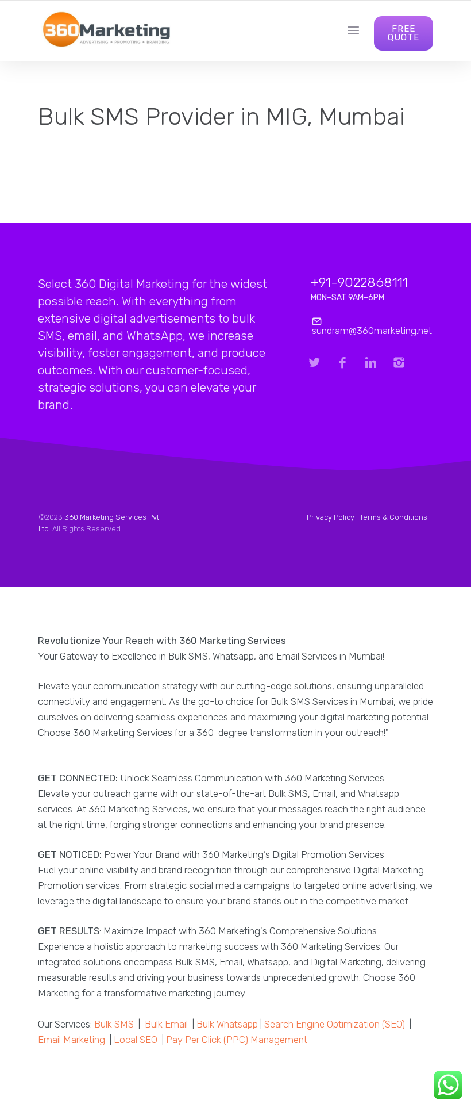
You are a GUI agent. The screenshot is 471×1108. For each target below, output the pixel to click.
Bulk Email (166, 1024)
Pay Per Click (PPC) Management (236, 1039)
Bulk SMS (114, 1024)
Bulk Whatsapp (227, 1024)
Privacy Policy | (333, 517)
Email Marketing (71, 1039)
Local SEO (135, 1039)
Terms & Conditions (393, 517)
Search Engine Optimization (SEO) (334, 1024)
